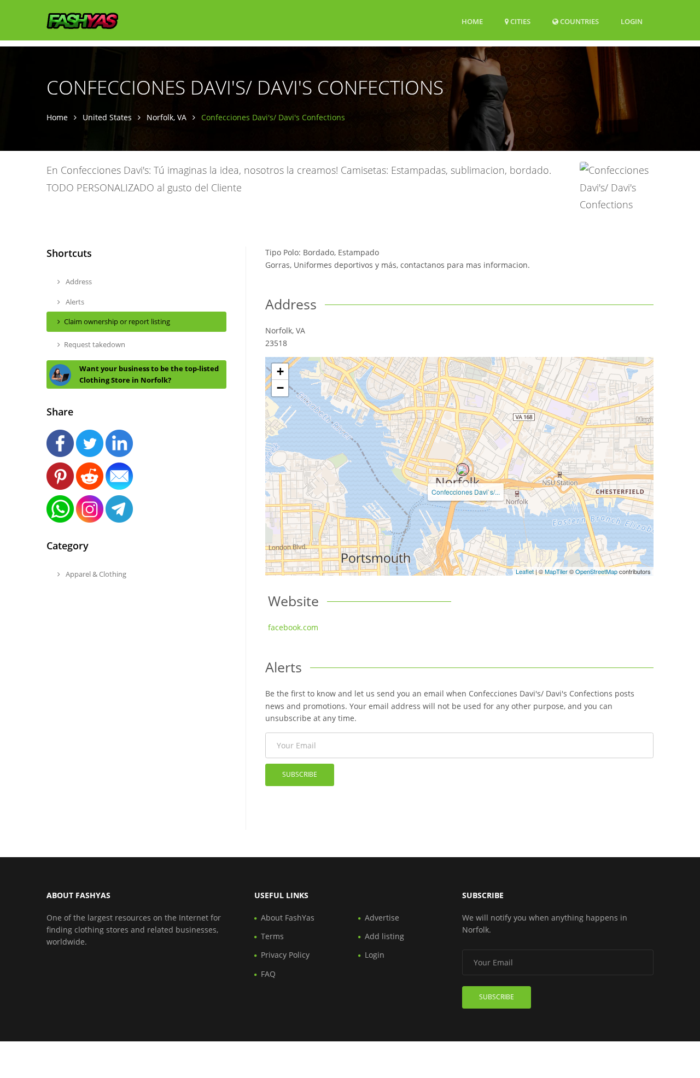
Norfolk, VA (166, 117)
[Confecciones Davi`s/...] (462, 469)
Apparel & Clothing (95, 574)
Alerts (74, 302)
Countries (578, 21)
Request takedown (94, 344)
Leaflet (525, 571)
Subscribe (299, 774)
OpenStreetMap (596, 571)
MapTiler (556, 571)
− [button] (280, 388)
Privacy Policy (285, 955)
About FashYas (287, 917)
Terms (272, 936)
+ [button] (280, 371)
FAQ (268, 974)
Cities (519, 21)
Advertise (382, 917)
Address (78, 281)
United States (107, 117)
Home (472, 21)
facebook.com (293, 627)
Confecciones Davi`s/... (465, 491)
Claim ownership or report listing (117, 321)
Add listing (384, 936)
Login (632, 21)
